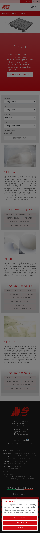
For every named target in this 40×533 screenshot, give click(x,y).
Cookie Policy (18, 507)
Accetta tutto (20, 518)
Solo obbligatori (20, 523)
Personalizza (20, 527)
